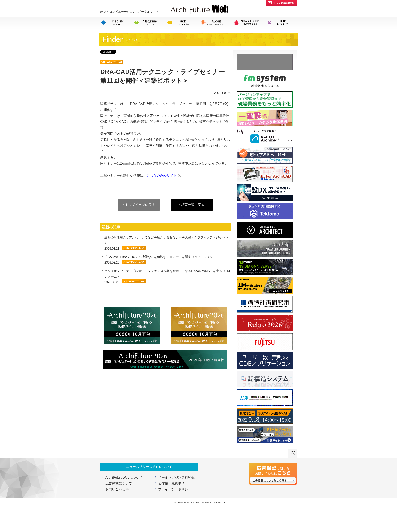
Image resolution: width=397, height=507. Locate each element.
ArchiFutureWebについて (124, 477)
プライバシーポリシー (174, 489)
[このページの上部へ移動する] (292, 452)
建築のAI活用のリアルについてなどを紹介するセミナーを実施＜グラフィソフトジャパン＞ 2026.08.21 (166, 243)
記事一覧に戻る (191, 204)
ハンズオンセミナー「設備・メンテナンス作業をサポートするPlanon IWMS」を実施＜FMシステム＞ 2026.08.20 (167, 276)
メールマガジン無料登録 (176, 477)
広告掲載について (118, 483)
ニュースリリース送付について (149, 466)
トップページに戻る (139, 204)
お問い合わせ (115, 489)
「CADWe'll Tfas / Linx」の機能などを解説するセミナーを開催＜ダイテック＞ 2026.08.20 (158, 259)
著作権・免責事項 (171, 483)
